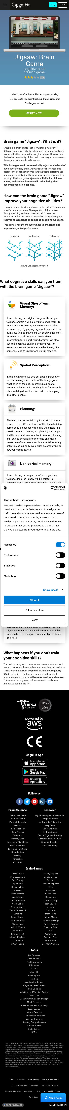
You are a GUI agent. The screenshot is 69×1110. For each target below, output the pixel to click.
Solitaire (17, 890)
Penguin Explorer (51, 884)
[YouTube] (34, 801)
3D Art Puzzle (17, 944)
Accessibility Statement (54, 1091)
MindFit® (34, 972)
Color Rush (18, 940)
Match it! (18, 914)
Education (34, 965)
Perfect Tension (51, 924)
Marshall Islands (14, 1105)
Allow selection (35, 609)
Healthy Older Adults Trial (50, 822)
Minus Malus (51, 917)
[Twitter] (26, 801)
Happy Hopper (51, 874)
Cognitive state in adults (50, 839)
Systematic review (49, 842)
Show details (50, 589)
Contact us (28, 1091)
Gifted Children (34, 1026)
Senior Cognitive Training (50, 835)
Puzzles (50, 880)
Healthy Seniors (50, 832)
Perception (18, 859)
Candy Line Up (50, 877)
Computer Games (50, 819)
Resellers (34, 979)
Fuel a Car (50, 910)
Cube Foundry (50, 900)
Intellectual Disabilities (17, 842)
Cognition (17, 835)
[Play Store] (34, 772)
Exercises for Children (34, 982)
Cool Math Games (34, 1019)
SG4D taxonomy (49, 845)
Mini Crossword (17, 877)
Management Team (50, 1079)
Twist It (50, 931)
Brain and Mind (18, 819)
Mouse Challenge (51, 921)
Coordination (17, 852)
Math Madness (18, 921)
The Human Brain (17, 815)
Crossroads (50, 897)
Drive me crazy (17, 907)
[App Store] (34, 763)
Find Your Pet (17, 934)
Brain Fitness (18, 832)
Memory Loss (17, 839)
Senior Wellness (50, 829)
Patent (34, 969)
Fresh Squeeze (50, 904)
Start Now (34, 113)
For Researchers (34, 962)
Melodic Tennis (18, 927)
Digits (50, 887)
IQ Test (34, 1032)
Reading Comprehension (34, 1022)
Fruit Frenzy (17, 880)
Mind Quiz (34, 996)
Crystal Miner (17, 887)
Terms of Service (17, 1079)
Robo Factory (17, 894)
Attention (17, 862)
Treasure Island (17, 900)
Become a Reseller (13, 1091)
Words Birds (50, 940)
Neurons (18, 825)
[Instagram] (42, 801)
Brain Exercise (34, 989)
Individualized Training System (34, 992)
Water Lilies (50, 934)
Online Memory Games (34, 1016)
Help (38, 1091)
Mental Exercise (34, 1012)
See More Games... (50, 944)
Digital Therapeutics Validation (49, 815)
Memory (17, 855)
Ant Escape (17, 897)
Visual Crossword (17, 910)
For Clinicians (34, 959)
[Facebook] (19, 801)
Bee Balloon (50, 894)
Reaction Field (50, 937)
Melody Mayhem (17, 937)
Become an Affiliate (50, 1085)
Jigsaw (50, 907)
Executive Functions (17, 849)
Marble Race (17, 924)
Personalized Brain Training (34, 1006)
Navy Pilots (50, 825)
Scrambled (18, 931)
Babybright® (34, 975)
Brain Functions (17, 845)
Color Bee (50, 890)
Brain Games (34, 1009)
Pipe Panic (18, 884)
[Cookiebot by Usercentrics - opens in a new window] (50, 488)
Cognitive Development (34, 985)
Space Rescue (17, 917)
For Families (34, 955)
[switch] (60, 555)
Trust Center (34, 1097)
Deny (34, 619)
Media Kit (34, 1085)
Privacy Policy (33, 1079)
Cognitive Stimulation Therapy (34, 999)
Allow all (34, 600)
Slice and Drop (50, 927)
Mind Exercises (34, 1002)
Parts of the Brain (17, 822)
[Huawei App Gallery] (34, 781)
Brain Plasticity (18, 829)
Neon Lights (17, 904)
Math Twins (50, 914)
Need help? (55, 1098)
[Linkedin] (49, 801)
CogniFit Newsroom (19, 1085)
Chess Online (18, 874)
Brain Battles (34, 1029)
